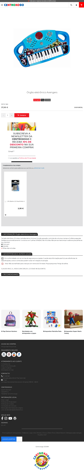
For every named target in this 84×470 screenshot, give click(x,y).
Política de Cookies (7, 404)
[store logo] (14, 4)
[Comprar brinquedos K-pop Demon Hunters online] (10, 320)
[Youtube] (10, 419)
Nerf (45, 435)
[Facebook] (2, 419)
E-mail (5, 380)
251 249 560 (6, 376)
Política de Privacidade (8, 402)
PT (5, 425)
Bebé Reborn (60, 433)
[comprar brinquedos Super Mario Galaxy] (73, 320)
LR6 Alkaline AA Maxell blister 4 (16, 201)
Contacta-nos (5, 364)
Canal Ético (5, 392)
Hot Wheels (37, 433)
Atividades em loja (7, 370)
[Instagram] (6, 419)
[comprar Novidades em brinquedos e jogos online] (31, 320)
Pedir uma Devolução (8, 366)
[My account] (76, 4)
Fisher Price (51, 433)
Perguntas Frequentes (8, 346)
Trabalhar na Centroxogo (9, 394)
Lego (30, 433)
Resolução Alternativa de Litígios (12, 408)
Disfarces (25, 433)
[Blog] (15, 419)
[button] (5, 215)
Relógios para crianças (73, 433)
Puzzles (40, 435)
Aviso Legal (5, 400)
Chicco (44, 433)
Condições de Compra (8, 406)
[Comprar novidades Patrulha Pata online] (52, 320)
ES (2, 425)
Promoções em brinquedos (11, 433)
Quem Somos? (6, 390)
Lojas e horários (6, 368)
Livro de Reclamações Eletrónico (12, 410)
